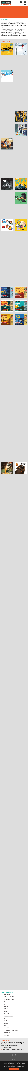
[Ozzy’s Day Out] (21, 482)
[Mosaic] (21, 414)
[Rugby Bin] (21, 198)
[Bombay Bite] (7, 766)
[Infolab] (7, 522)
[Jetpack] (7, 468)
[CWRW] (7, 171)
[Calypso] (7, 238)
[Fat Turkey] (21, 739)
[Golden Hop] (7, 820)
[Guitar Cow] (7, 955)
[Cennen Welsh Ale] (21, 793)
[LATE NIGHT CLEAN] (21, 130)
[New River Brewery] (21, 725)
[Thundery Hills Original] (7, 847)
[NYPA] (21, 184)
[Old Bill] (21, 874)
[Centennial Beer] (21, 807)
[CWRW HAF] (21, 157)
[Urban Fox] (21, 861)
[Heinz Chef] (7, 482)
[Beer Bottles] (7, 644)
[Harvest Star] (21, 401)
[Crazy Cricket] (7, 739)
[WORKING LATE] (7, 143)
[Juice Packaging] (21, 820)
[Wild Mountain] (21, 238)
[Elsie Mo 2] (21, 441)
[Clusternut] (21, 387)
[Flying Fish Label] (21, 319)
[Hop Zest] (21, 752)
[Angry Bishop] (7, 901)
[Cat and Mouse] (21, 617)
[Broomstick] (21, 428)
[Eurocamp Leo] (7, 211)
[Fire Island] (21, 279)
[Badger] (21, 468)
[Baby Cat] (21, 346)
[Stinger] (7, 346)
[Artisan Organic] (7, 333)
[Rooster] (21, 374)
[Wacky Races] (7, 549)
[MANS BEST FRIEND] (7, 103)
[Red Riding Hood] (21, 671)
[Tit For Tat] (7, 874)
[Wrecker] (7, 89)
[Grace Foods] (21, 62)
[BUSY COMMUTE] (21, 116)
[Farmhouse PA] (7, 428)
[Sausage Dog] (21, 915)
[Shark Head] (7, 387)
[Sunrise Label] (21, 292)
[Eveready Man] (21, 590)
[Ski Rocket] (21, 76)
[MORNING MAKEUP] (21, 103)
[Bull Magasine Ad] (7, 495)
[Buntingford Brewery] (7, 834)
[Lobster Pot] (7, 888)
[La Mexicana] (7, 157)
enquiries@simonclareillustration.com (13, 1049)
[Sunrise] (7, 252)
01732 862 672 (7, 1047)
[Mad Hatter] (7, 928)
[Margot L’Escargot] (21, 563)
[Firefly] (21, 252)
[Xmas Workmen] (7, 198)
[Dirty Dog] (21, 522)
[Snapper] (21, 333)
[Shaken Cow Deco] (21, 955)
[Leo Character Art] (21, 604)
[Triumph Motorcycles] (7, 712)
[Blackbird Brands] (7, 49)
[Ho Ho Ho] (21, 360)
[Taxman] (7, 184)
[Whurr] (21, 89)
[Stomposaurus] (7, 604)
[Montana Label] (7, 319)
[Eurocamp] (7, 225)
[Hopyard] (21, 766)
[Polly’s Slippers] (21, 928)
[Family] (21, 658)
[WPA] (7, 455)
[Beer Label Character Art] (7, 360)
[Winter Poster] (7, 76)
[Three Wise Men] (21, 495)
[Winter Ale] (7, 793)
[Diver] (21, 455)
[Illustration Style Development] (7, 942)
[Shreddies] (7, 631)
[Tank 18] (7, 752)
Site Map (14, 1059)
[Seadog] (7, 374)
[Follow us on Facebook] (13, 1055)
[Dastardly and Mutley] (21, 536)
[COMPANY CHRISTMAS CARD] (21, 49)
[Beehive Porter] (21, 779)
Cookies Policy (20, 1066)
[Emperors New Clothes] (7, 685)
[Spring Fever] (7, 725)
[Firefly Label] (7, 292)
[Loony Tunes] (21, 577)
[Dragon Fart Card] (7, 509)
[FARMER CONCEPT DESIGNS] (7, 62)
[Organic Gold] (21, 712)
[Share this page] (15, 1055)
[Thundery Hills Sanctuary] (21, 847)
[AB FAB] (7, 982)
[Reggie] (7, 563)
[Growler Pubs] (21, 644)
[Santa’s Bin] (7, 671)
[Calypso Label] (7, 306)
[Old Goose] (7, 414)
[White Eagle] (7, 279)
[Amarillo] (7, 401)
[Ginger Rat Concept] (21, 834)
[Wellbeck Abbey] (21, 901)
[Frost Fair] (7, 861)
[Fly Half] (7, 807)
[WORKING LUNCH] (7, 130)
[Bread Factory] (21, 509)
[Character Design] (21, 685)
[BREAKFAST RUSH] (7, 116)
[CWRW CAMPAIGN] (21, 171)
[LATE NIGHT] (21, 143)
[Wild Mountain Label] (21, 306)
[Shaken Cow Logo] (7, 969)
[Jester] (7, 779)
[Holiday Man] (21, 225)
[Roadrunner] (7, 577)
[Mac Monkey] (7, 617)
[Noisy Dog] (21, 211)
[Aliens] (7, 536)
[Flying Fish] (7, 265)
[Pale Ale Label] (7, 658)
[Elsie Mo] (7, 441)
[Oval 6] (21, 888)
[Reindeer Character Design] (21, 549)
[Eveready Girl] (7, 590)
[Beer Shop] (7, 915)
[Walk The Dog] (21, 698)
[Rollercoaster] (21, 969)
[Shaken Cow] (21, 942)
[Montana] (21, 265)
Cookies (14, 1057)
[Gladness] (21, 631)
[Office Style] (7, 698)
